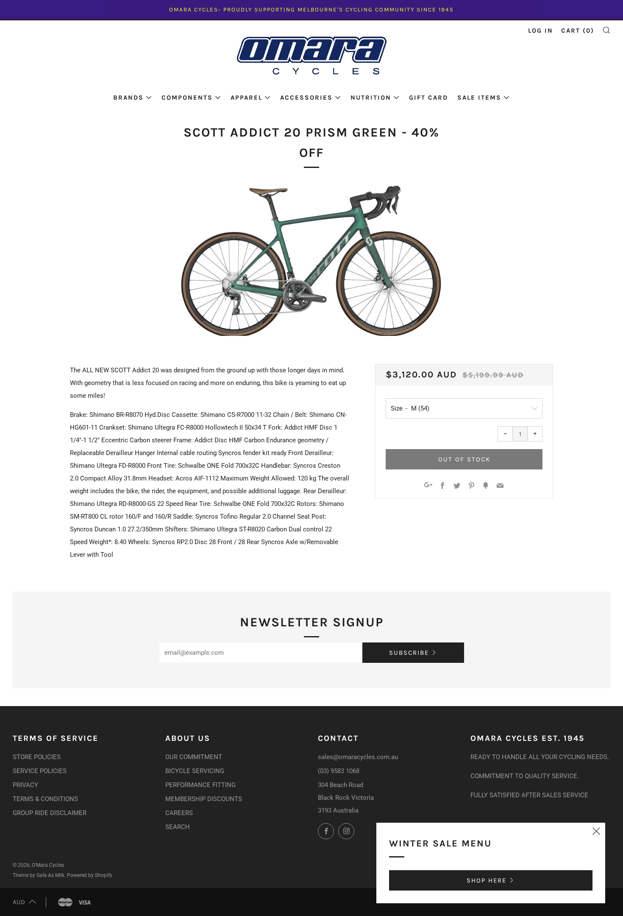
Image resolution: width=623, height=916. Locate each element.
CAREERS (179, 813)
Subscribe (409, 652)
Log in (540, 30)
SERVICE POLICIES (40, 771)
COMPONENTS (187, 97)
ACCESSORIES (306, 97)
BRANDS (128, 97)
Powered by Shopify (89, 875)
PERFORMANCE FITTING (200, 785)
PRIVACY (25, 785)
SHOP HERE (486, 880)
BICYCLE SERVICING (194, 771)
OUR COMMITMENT (193, 757)
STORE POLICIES (37, 757)
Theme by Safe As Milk (38, 875)
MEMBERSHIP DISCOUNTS (203, 799)
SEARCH (177, 827)
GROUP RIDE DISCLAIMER (49, 813)
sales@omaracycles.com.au (358, 757)
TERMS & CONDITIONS (45, 799)
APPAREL (246, 97)
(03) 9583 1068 (338, 771)
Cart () (577, 30)
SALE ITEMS (479, 97)
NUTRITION (370, 97)
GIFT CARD (428, 97)
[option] (311, 261)
